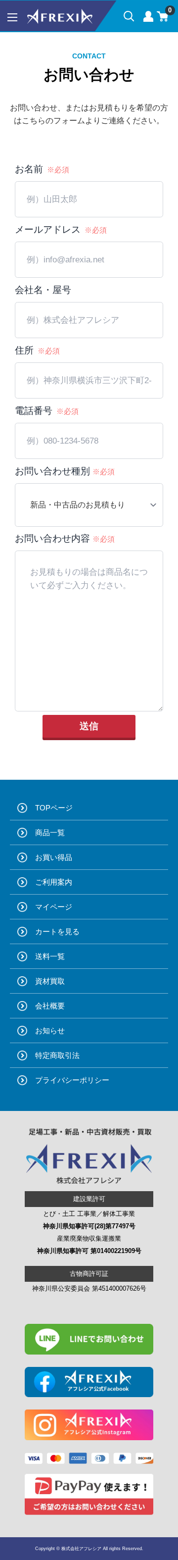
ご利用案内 (53, 882)
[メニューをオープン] (12, 17)
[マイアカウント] (148, 16)
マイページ (53, 907)
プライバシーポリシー (72, 1080)
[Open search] (129, 16)
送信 (89, 726)
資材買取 (50, 981)
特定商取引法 (57, 1055)
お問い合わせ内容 (65, 538)
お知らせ (50, 1030)
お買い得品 (53, 857)
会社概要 (50, 1006)
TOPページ (54, 808)
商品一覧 (50, 832)
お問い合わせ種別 (65, 471)
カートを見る (57, 931)
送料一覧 (50, 956)
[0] (163, 16)
